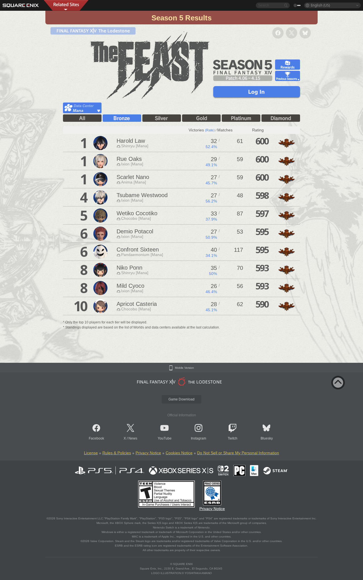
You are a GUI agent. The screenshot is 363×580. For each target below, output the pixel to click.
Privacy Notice (148, 453)
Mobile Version (184, 367)
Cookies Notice (179, 453)
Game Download (181, 399)
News (132, 438)
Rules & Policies (116, 453)
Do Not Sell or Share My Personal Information (238, 453)
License (91, 453)
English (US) (320, 5)
